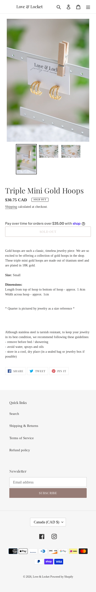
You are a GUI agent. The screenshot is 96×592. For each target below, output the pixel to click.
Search (14, 414)
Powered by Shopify (61, 576)
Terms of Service (21, 438)
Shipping (11, 206)
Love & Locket (41, 576)
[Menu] (88, 7)
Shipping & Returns (23, 426)
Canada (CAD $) (46, 522)
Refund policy (19, 450)
